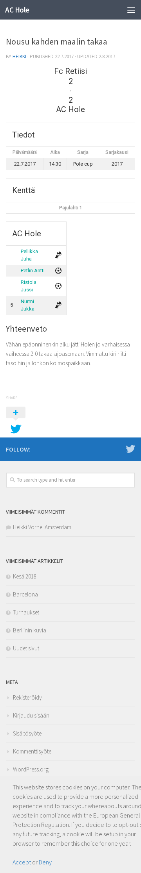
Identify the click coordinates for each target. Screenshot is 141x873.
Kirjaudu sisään (31, 715)
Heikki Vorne (27, 527)
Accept (22, 862)
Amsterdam (58, 527)
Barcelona (25, 594)
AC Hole (17, 9)
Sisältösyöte (27, 733)
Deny (45, 862)
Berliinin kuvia (29, 630)
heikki (19, 56)
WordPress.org (31, 769)
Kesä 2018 (24, 576)
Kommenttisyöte (32, 751)
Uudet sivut (26, 648)
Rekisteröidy (27, 697)
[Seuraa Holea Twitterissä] (130, 448)
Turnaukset (26, 612)
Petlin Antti (33, 270)
